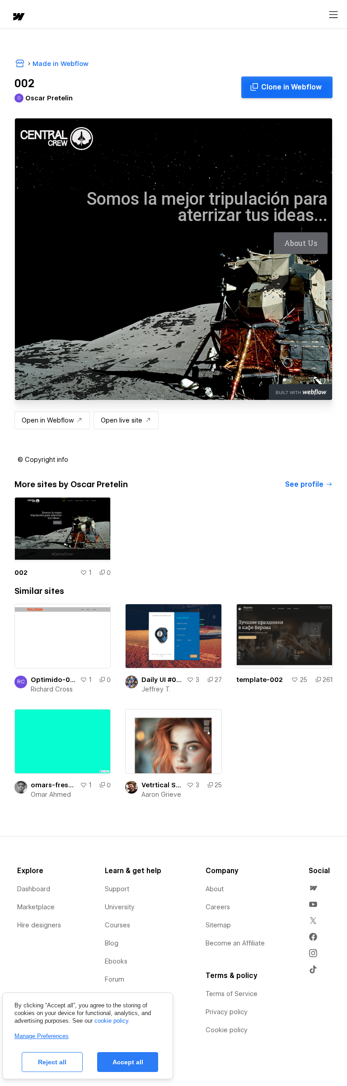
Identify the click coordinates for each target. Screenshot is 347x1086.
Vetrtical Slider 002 (162, 785)
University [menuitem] (120, 907)
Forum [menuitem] (114, 979)
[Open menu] (333, 15)
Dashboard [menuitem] (33, 889)
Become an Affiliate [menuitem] (235, 943)
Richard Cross (52, 689)
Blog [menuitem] (111, 943)
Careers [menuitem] (218, 907)
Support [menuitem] (117, 889)
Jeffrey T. (155, 689)
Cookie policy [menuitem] (227, 1030)
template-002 (259, 679)
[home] (18, 17)
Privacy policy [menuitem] (227, 1011)
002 (21, 572)
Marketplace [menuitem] (36, 907)
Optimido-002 (53, 679)
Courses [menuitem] (117, 925)
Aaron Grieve (161, 794)
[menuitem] (313, 888)
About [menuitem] (215, 889)
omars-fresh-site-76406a (53, 785)
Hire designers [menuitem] (39, 925)
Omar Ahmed (51, 794)
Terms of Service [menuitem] (232, 993)
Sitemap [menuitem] (218, 925)
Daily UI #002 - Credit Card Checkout (162, 679)
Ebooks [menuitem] (116, 961)
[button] (42, 459)
